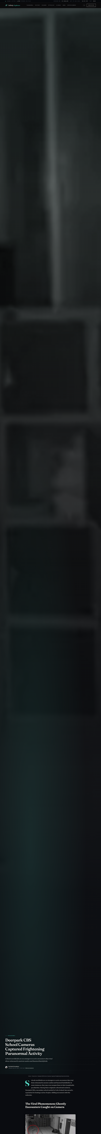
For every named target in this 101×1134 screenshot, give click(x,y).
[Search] (84, 5)
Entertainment (71, 5)
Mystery (37, 5)
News (64, 5)
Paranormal (30, 5)
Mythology (51, 5)
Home (29, 1076)
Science (58, 5)
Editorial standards (29, 1068)
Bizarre (44, 5)
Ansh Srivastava (14, 1066)
